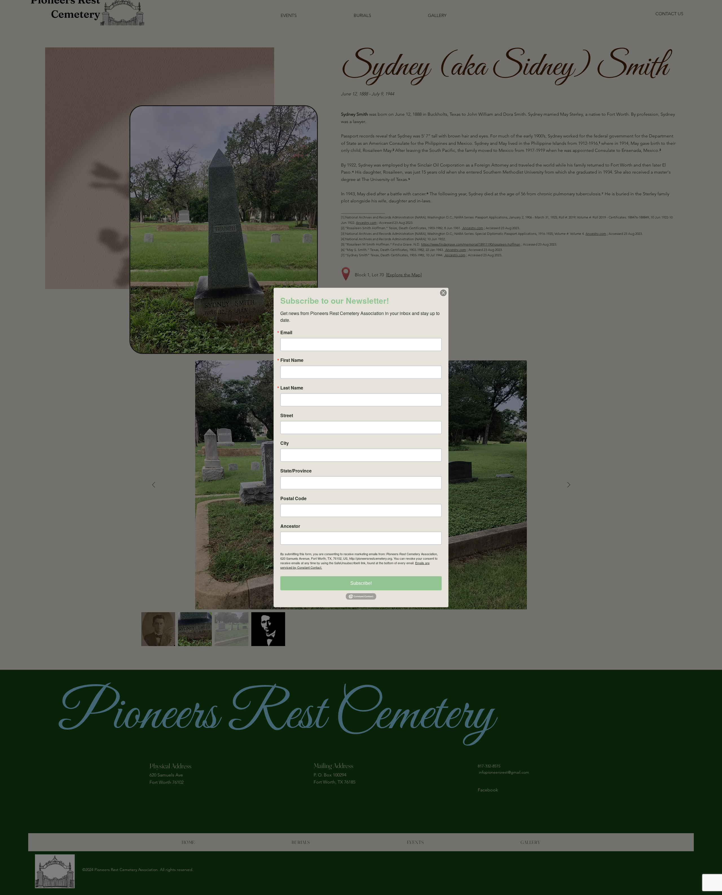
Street (286, 415)
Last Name (291, 387)
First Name (291, 360)
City (284, 443)
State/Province (296, 470)
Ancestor (290, 526)
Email (286, 332)
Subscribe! (361, 583)
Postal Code (293, 498)
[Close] (443, 292)
